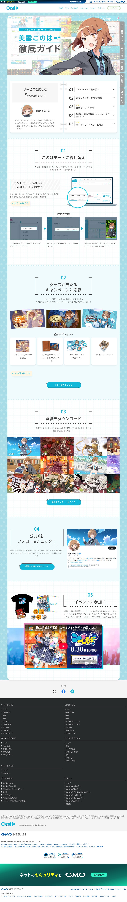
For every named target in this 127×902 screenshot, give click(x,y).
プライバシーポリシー (83, 818)
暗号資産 (94, 896)
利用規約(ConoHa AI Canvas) (98, 816)
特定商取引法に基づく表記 (21, 818)
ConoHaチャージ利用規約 (35, 816)
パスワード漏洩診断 (46, 844)
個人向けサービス (104, 896)
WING (61, 8)
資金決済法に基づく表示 (38, 818)
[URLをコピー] (72, 691)
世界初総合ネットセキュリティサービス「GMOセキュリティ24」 (19, 844)
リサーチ (70, 896)
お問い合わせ (70, 818)
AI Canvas (84, 8)
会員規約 (4, 816)
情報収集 (78, 896)
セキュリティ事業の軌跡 (96, 846)
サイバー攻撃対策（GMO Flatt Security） (63, 846)
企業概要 (106, 818)
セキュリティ (48, 896)
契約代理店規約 (6, 818)
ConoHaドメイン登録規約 (17, 816)
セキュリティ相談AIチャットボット (79, 844)
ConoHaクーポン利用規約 (53, 816)
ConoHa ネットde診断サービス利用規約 (75, 816)
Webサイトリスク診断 (60, 844)
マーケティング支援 (60, 896)
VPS (67, 8)
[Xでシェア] (55, 691)
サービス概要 (115, 818)
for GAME (74, 8)
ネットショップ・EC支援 (24, 896)
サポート (101, 8)
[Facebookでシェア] (63, 691)
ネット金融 (86, 896)
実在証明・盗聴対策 (6, 846)
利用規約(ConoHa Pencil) (116, 816)
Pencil (93, 8)
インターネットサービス (8, 896)
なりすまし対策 (82, 846)
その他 (114, 896)
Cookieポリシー (97, 818)
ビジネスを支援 (38, 896)
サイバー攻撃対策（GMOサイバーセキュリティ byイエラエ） (32, 846)
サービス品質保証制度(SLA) (56, 818)
